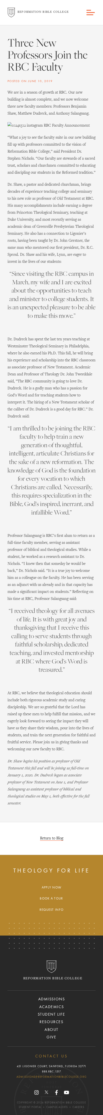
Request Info (52, 910)
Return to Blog (51, 838)
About (51, 1030)
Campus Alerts (57, 1107)
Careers (78, 1107)
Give (51, 1037)
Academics (51, 1007)
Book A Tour (51, 898)
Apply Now (52, 887)
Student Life (51, 1015)
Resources (51, 1022)
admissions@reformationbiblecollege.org (51, 1076)
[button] (91, 12)
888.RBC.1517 (51, 1071)
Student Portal (30, 1107)
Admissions (51, 999)
